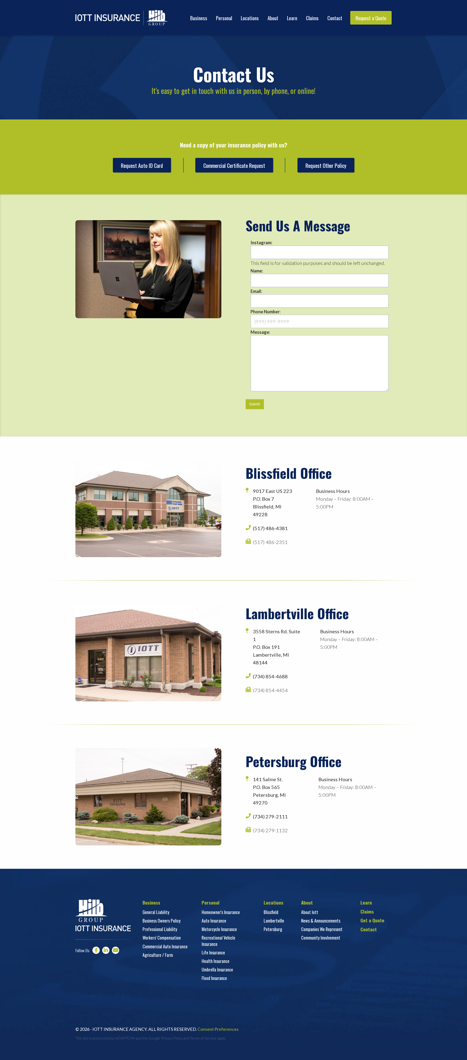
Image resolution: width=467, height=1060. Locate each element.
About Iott (309, 912)
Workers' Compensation (162, 937)
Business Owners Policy (161, 920)
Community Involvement (320, 937)
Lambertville (274, 920)
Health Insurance (215, 961)
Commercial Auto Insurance (165, 946)
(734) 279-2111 (270, 816)
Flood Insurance (214, 978)
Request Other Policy (325, 165)
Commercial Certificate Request (234, 165)
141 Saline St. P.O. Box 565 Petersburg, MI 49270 (269, 791)
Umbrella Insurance (217, 969)
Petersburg (273, 929)
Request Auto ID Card (142, 165)
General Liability (156, 912)
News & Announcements (320, 920)
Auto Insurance (214, 920)
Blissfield (271, 912)
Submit (254, 404)
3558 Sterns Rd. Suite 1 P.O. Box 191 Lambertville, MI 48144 (276, 646)
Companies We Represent (321, 929)
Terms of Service (203, 1038)
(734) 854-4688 (270, 676)
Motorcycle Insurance (219, 929)
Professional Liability (160, 929)
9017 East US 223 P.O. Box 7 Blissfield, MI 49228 (272, 502)
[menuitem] (199, 18)
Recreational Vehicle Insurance (218, 940)
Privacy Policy (171, 1038)
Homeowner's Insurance (221, 912)
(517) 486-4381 (270, 528)
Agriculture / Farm (158, 955)
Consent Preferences (218, 1029)
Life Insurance (213, 952)
